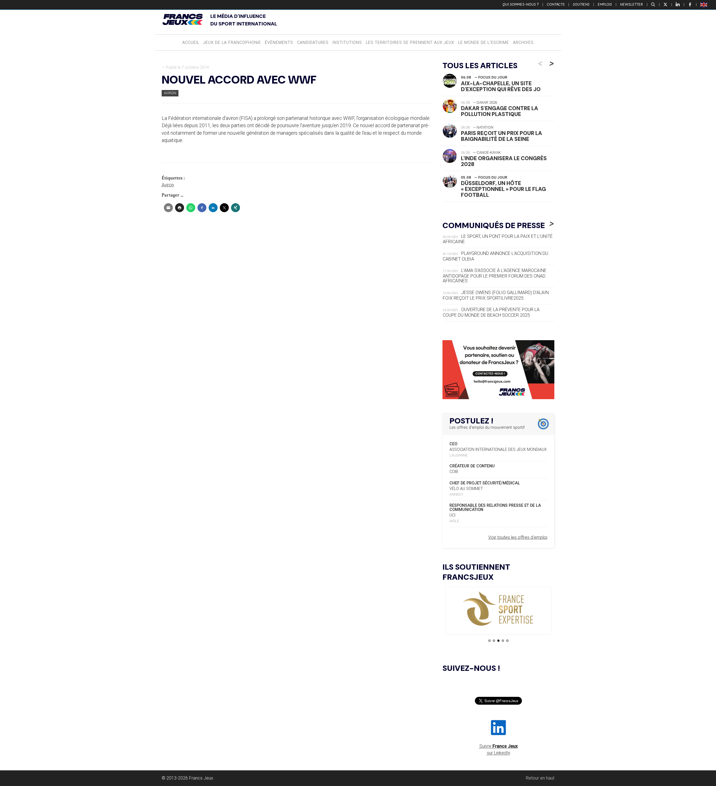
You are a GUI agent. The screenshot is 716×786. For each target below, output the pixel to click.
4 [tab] (503, 641)
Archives (523, 42)
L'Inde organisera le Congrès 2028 (504, 161)
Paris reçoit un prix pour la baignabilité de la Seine (501, 136)
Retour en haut (540, 778)
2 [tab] (494, 641)
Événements (279, 42)
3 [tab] (498, 641)
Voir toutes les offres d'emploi (517, 537)
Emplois (605, 4)
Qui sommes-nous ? (521, 4)
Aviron (170, 93)
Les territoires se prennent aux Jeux (410, 42)
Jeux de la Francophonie (232, 42)
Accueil (190, 42)
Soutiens (581, 4)
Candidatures (313, 42)
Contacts (556, 4)
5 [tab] (507, 641)
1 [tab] (489, 641)
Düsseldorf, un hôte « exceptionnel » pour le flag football (503, 189)
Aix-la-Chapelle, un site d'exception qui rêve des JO (501, 86)
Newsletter (631, 4)
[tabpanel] (498, 609)
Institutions (347, 42)
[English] (704, 4)
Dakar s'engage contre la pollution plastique (499, 111)
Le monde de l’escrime (483, 42)
